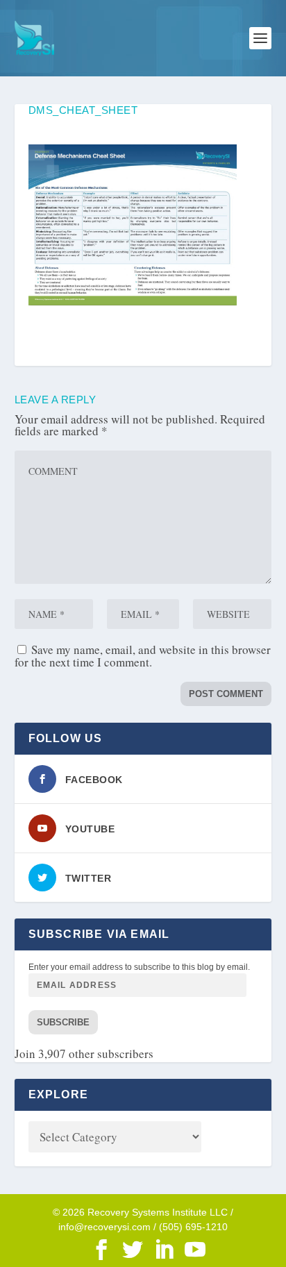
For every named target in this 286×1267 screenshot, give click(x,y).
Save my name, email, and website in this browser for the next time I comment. (143, 655)
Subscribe (63, 1022)
